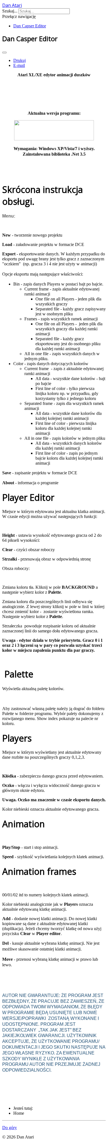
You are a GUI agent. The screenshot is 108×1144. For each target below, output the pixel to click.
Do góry (9, 1127)
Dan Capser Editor (29, 25)
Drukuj (19, 60)
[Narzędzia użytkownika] (4, 52)
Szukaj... (9, 11)
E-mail (19, 65)
